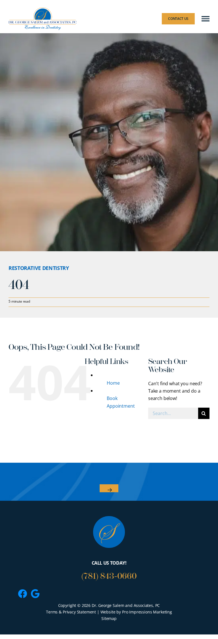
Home (113, 383)
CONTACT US (178, 18)
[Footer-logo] (109, 518)
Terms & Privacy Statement (71, 612)
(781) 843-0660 (109, 576)
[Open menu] (205, 19)
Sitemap (109, 618)
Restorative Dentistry (39, 268)
